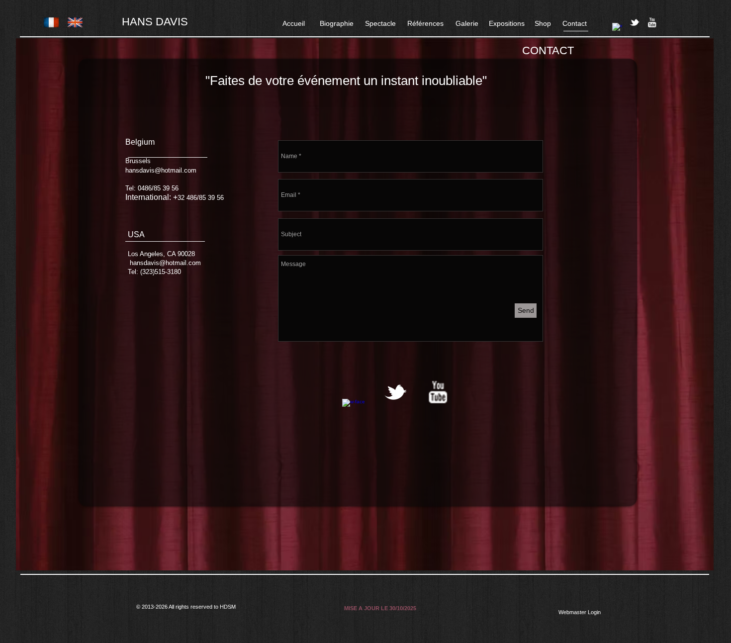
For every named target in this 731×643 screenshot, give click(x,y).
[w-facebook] (617, 28)
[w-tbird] (635, 22)
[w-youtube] (652, 22)
